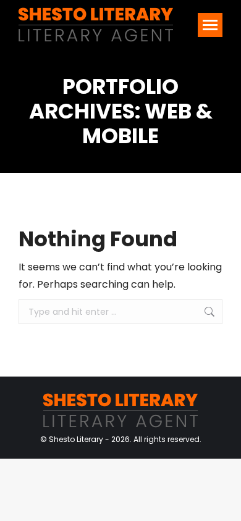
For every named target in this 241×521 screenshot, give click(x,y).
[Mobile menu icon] (210, 25)
